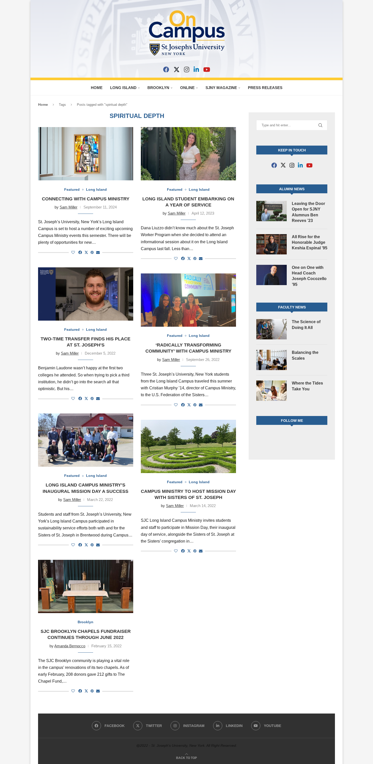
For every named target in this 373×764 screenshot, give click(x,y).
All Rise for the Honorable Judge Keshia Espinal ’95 (309, 242)
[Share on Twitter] (86, 252)
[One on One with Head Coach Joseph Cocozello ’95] (271, 275)
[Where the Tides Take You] (271, 390)
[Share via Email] (98, 252)
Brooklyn (158, 87)
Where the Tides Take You (307, 386)
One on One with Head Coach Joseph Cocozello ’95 (309, 276)
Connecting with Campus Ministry (85, 198)
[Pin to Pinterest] (92, 252)
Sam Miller (68, 207)
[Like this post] (73, 252)
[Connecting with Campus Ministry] (85, 153)
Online (187, 87)
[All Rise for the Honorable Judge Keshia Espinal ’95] (271, 244)
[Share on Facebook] (80, 252)
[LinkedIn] (196, 69)
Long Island (123, 87)
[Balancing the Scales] (271, 360)
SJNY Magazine (221, 87)
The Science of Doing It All (306, 324)
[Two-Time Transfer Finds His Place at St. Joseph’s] (85, 294)
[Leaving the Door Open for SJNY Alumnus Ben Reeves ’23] (271, 211)
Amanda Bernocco (69, 646)
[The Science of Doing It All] (271, 329)
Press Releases (265, 87)
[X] (177, 69)
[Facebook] (166, 69)
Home (97, 87)
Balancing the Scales (305, 355)
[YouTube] (206, 69)
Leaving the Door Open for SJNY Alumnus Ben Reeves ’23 (308, 212)
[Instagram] (186, 69)
